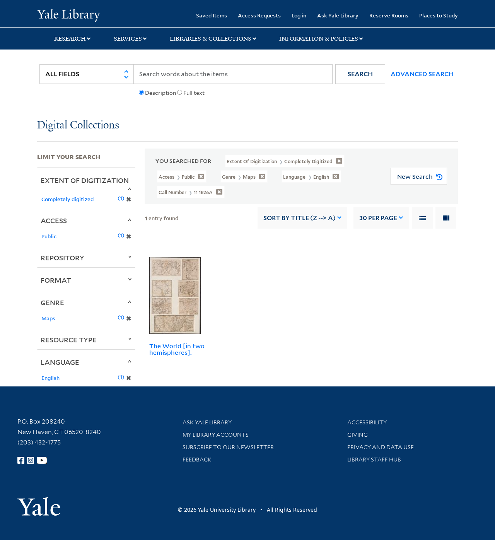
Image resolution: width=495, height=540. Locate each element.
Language (60, 362)
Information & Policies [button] (318, 39)
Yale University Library (68, 14)
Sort (299, 218)
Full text (194, 93)
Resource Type (69, 339)
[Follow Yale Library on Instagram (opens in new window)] (30, 460)
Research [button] (70, 39)
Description (160, 93)
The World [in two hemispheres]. (177, 349)
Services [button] (128, 39)
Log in (299, 15)
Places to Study (438, 15)
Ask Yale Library (337, 15)
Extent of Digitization (85, 180)
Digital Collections (78, 126)
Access (54, 220)
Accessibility (367, 422)
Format (56, 280)
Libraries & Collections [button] (210, 39)
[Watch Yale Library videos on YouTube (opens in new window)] (42, 460)
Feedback (197, 459)
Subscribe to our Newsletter (228, 447)
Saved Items (211, 15)
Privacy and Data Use (380, 447)
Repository (62, 257)
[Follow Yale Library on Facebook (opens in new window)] (20, 460)
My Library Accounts (216, 435)
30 (378, 218)
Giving (357, 435)
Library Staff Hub (374, 459)
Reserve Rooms (388, 15)
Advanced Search (422, 74)
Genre (52, 302)
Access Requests (259, 15)
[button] (360, 74)
